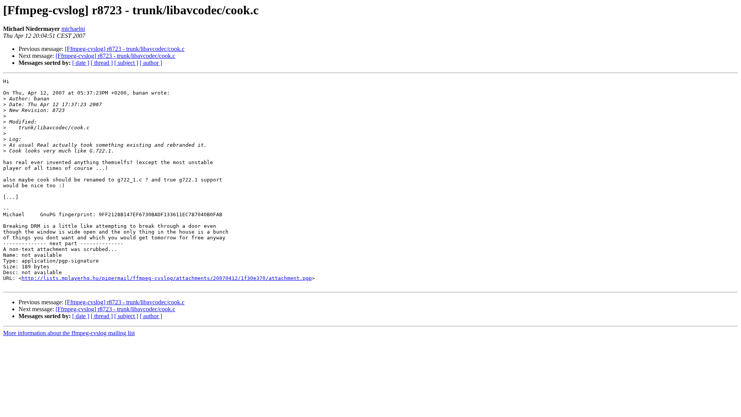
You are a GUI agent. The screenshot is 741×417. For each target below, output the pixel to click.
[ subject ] (126, 62)
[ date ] (80, 62)
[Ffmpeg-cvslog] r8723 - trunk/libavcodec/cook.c (124, 49)
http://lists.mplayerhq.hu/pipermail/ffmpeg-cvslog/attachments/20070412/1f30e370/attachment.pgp (167, 278)
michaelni (73, 28)
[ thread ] (102, 62)
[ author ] (151, 62)
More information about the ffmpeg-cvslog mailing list (69, 333)
